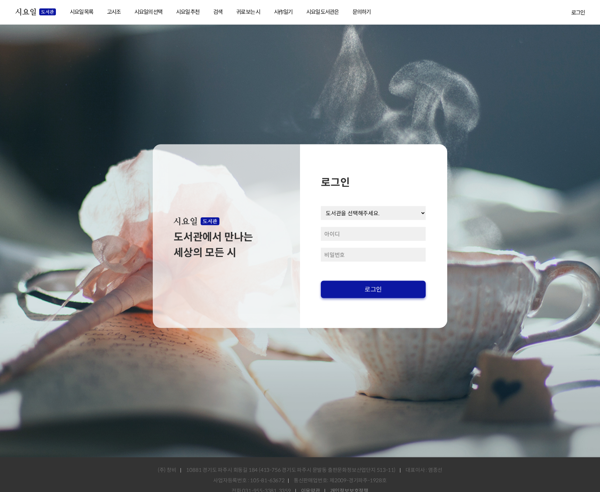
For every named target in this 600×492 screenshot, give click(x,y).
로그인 (578, 12)
